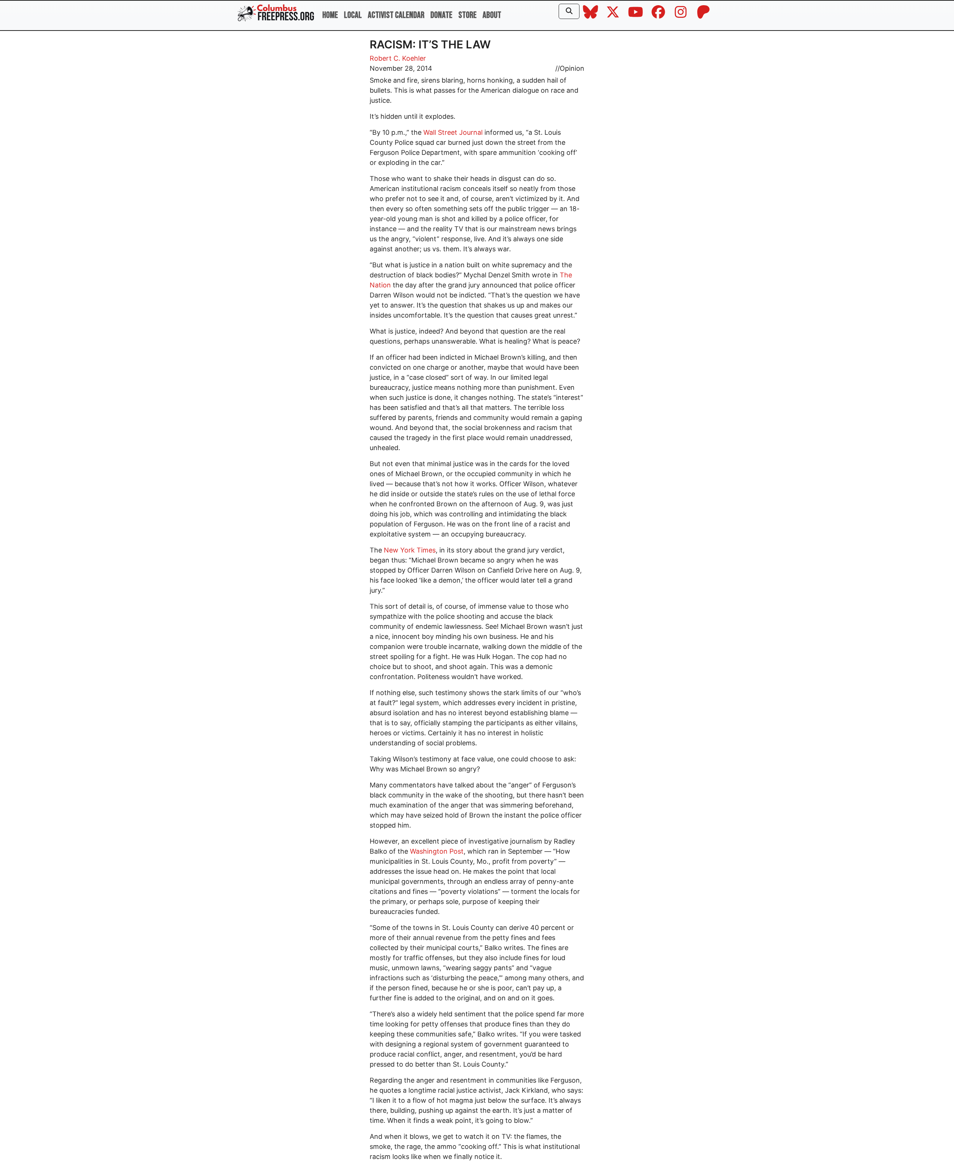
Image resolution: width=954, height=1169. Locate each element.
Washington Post (437, 851)
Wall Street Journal (453, 132)
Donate (441, 15)
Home (330, 15)
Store (467, 15)
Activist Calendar (396, 15)
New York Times (410, 550)
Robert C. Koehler (398, 58)
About (492, 15)
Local (353, 15)
